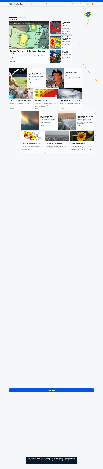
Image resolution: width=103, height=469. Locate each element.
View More (51, 390)
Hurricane (64, 4)
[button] (75, 458)
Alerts (35, 4)
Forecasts (26, 4)
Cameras (52, 4)
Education (65, 1)
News (13, 16)
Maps (31, 4)
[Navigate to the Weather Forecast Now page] (16, 4)
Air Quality (58, 4)
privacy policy (45, 460)
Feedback (71, 1)
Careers (76, 1)
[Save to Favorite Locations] (72, 4)
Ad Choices (43, 461)
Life (39, 4)
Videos (21, 16)
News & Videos (45, 4)
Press (60, 1)
